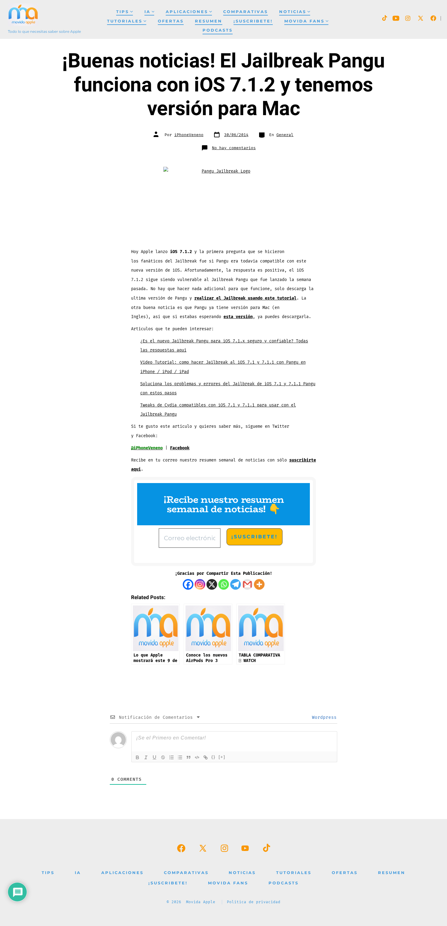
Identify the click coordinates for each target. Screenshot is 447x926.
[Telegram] (235, 584)
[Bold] (137, 757)
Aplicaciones (187, 11)
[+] (222, 757)
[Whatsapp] (223, 584)
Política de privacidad (253, 902)
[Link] (205, 757)
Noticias (292, 11)
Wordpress (323, 717)
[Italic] (146, 757)
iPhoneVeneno (188, 134)
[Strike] (163, 757)
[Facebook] (188, 584)
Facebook (179, 448)
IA (147, 11)
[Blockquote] (188, 757)
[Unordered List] (180, 757)
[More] (259, 584)
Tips (122, 11)
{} (213, 757)
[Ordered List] (171, 757)
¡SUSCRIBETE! (253, 21)
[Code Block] (197, 757)
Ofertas (171, 21)
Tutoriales (124, 21)
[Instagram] (200, 584)
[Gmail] (247, 584)
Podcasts (218, 30)
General (284, 134)
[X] (211, 584)
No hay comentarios (234, 148)
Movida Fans (304, 21)
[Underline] (154, 757)
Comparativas (245, 11)
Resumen (208, 21)
